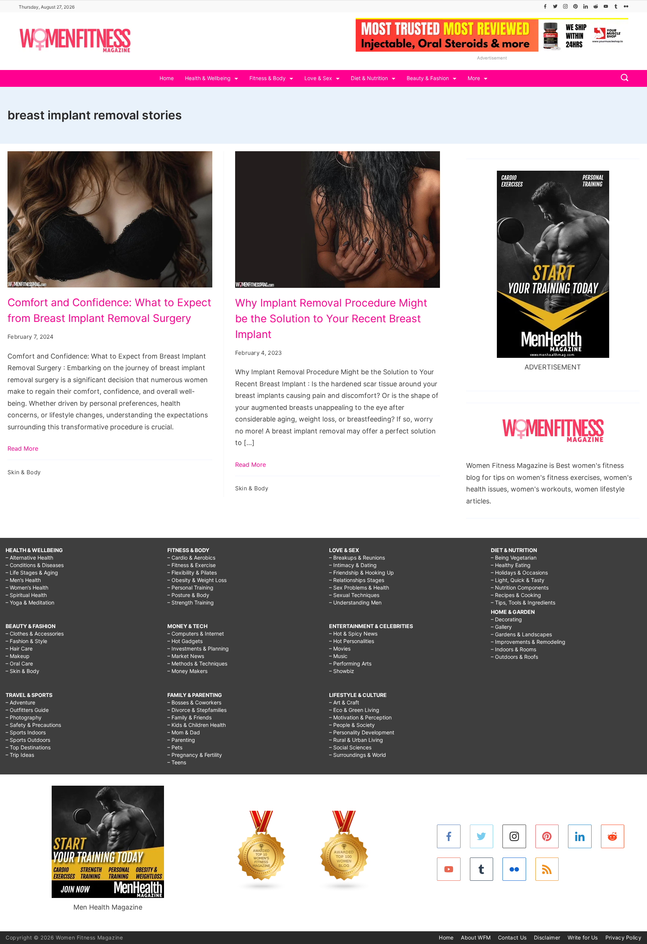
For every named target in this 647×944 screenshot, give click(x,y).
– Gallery (501, 627)
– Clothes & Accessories (35, 633)
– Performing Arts (350, 663)
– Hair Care (19, 648)
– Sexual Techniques (354, 595)
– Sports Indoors (26, 732)
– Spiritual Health (26, 595)
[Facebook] (545, 6)
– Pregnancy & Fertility (194, 755)
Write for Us (583, 937)
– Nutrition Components (520, 587)
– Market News (185, 656)
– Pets (174, 747)
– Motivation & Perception (360, 717)
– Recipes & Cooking (516, 595)
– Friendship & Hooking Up (361, 572)
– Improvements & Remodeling (528, 642)
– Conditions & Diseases (35, 565)
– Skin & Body (22, 671)
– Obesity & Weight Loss (197, 580)
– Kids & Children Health (196, 725)
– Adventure (20, 702)
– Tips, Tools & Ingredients (523, 602)
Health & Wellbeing (208, 78)
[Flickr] (626, 6)
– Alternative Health (29, 557)
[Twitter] (555, 6)
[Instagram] (565, 6)
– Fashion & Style (26, 641)
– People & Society (352, 725)
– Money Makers (187, 671)
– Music (338, 656)
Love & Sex (318, 78)
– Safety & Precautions (33, 725)
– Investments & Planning (198, 648)
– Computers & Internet (195, 633)
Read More (22, 448)
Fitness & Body (267, 78)
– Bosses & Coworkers (194, 702)
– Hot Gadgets (185, 641)
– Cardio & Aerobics (191, 557)
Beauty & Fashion (428, 78)
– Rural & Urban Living (356, 740)
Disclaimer (547, 937)
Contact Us (512, 937)
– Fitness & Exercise (191, 565)
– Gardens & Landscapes (521, 634)
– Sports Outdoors (28, 740)
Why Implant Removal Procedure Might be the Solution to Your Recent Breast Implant (331, 318)
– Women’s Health (27, 587)
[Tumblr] (616, 6)
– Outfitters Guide (27, 710)
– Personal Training (190, 587)
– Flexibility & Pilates (192, 572)
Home (167, 78)
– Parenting (181, 740)
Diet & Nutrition (369, 78)
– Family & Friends (189, 717)
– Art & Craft (344, 702)
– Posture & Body (188, 595)
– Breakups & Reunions (357, 557)
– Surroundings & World (357, 755)
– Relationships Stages (356, 580)
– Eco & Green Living (354, 710)
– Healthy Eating (511, 565)
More (474, 78)
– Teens (176, 762)
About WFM (475, 937)
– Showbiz (341, 671)
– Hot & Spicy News (353, 633)
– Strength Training (190, 602)
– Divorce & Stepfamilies (197, 710)
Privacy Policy (623, 937)
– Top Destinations (28, 747)
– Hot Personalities (351, 641)
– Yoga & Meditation (30, 602)
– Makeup (18, 656)
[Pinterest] (575, 6)
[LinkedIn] (585, 6)
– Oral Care (19, 663)
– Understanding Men (355, 602)
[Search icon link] (622, 78)
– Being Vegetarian (514, 557)
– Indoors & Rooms (513, 649)
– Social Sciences (350, 747)
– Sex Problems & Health (359, 587)
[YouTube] (606, 6)
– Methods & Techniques (197, 663)
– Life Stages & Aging (32, 572)
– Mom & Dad (183, 732)
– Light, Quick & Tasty (517, 580)
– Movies (339, 648)
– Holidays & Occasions (519, 572)
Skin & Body (23, 472)
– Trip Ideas (20, 755)
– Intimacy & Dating (353, 565)
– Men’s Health (23, 580)
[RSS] (547, 869)
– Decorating (506, 619)
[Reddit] (595, 6)
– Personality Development (361, 732)
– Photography (24, 717)
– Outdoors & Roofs (514, 657)
